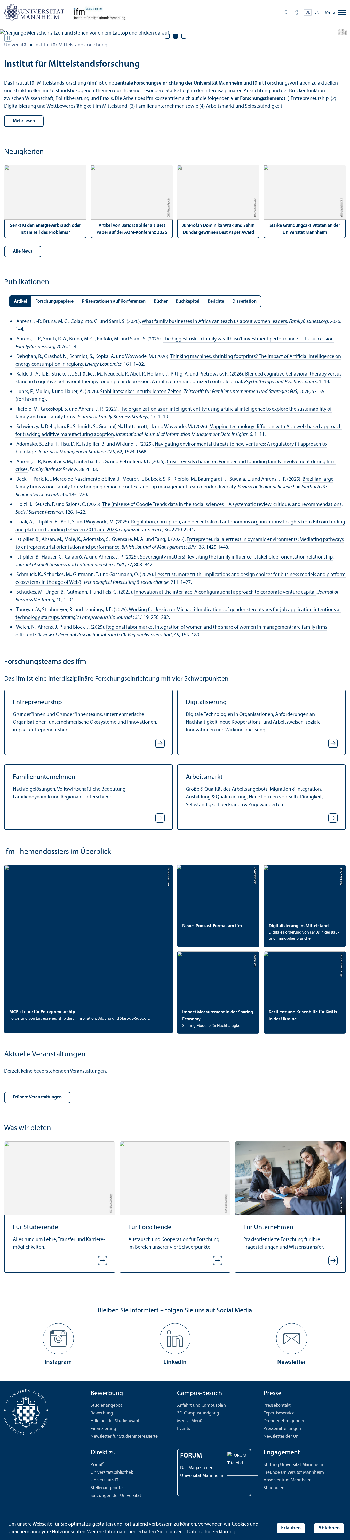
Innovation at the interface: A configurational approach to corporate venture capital (225, 592)
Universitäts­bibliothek (112, 1472)
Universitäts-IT (104, 1480)
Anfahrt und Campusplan (201, 1405)
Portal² (97, 1464)
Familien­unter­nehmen (44, 777)
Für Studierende (35, 1227)
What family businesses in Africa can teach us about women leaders (214, 321)
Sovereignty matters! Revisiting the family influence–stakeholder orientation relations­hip (236, 557)
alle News (23, 251)
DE (307, 13)
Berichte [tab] (216, 301)
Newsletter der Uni (282, 1436)
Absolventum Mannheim (288, 1480)
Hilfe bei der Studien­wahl (115, 1421)
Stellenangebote (107, 1488)
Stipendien (274, 1488)
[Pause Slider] (8, 38)
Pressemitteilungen (282, 1428)
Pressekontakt (277, 1405)
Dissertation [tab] (244, 301)
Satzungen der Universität (116, 1495)
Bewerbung (102, 1413)
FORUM (191, 1455)
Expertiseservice (279, 1413)
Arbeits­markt (204, 777)
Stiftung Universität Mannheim (293, 1464)
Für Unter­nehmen (268, 1227)
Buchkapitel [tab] (188, 301)
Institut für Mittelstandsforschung (70, 45)
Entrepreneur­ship (37, 702)
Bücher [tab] (161, 301)
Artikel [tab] (20, 301)
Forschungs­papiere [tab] (54, 301)
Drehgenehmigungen (285, 1421)
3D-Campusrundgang (198, 1413)
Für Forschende (149, 1227)
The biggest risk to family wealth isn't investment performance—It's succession (248, 339)
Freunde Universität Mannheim (294, 1472)
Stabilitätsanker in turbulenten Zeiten (140, 391)
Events (183, 1428)
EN (316, 13)
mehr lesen (24, 121)
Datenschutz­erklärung (211, 1532)
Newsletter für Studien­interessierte (124, 1436)
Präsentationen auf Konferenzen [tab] (114, 301)
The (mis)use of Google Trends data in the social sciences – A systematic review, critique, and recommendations (221, 504)
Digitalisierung (206, 702)
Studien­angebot (106, 1405)
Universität (16, 45)
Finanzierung (103, 1428)
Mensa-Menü (189, 1421)
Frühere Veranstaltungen (37, 1097)
